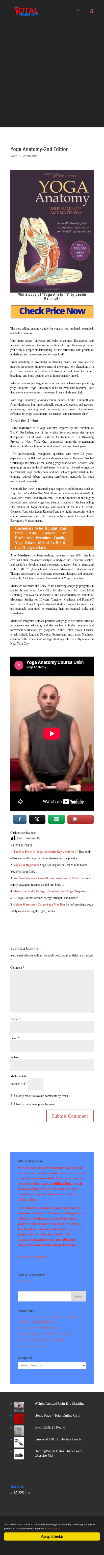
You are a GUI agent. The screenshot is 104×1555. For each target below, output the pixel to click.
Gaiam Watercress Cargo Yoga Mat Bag (39, 904)
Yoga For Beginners (26, 865)
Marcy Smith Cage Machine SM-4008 (41, 1340)
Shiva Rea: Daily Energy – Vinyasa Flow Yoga (43, 891)
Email (14, 1038)
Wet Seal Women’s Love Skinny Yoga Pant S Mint (45, 878)
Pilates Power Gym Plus (32, 1346)
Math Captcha (18, 1076)
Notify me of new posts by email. (36, 1104)
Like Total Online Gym (32, 1257)
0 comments (28, 156)
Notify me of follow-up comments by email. (42, 1096)
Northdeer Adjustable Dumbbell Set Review (44, 1334)
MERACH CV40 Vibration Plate (38, 1328)
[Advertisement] (52, 75)
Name (15, 1019)
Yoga (13, 156)
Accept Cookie (52, 1536)
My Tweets (24, 1281)
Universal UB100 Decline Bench (58, 1439)
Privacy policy (52, 1528)
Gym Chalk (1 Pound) (50, 1427)
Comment (17, 967)
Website (15, 1057)
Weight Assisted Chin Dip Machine (59, 1403)
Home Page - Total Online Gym (57, 1415)
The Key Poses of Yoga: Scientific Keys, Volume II (45, 852)
